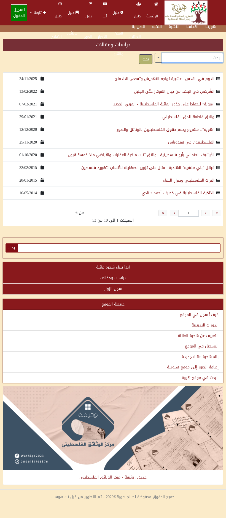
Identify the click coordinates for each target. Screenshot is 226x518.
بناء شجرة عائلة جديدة (200, 356)
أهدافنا (192, 26)
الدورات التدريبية (205, 325)
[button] (38, 12)
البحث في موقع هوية (200, 377)
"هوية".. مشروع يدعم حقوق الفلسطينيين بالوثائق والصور (165, 129)
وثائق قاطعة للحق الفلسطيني (188, 117)
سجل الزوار (113, 289)
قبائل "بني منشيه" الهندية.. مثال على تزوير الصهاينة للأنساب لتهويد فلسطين (147, 167)
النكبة (157, 26)
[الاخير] (162, 213)
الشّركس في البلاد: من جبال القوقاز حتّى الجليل (174, 91)
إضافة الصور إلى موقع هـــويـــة (193, 367)
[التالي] (174, 213)
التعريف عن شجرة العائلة (198, 335)
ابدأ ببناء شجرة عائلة (113, 267)
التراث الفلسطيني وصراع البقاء (188, 180)
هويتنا (210, 26)
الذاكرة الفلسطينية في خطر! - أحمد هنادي (178, 193)
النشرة (174, 26)
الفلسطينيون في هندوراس (191, 142)
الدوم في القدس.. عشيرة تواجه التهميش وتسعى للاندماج (164, 79)
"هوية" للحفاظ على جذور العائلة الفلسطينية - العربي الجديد (163, 104)
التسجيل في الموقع (202, 346)
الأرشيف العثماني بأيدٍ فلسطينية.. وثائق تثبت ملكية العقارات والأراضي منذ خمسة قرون (141, 155)
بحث (145, 59)
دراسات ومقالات (113, 278)
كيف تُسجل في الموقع (199, 314)
